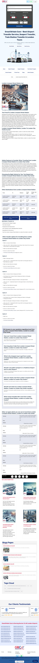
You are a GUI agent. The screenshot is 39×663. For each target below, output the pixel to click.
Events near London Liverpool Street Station (28, 218)
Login (35, 1)
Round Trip (26, 12)
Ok (16, 661)
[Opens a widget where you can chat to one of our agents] (35, 661)
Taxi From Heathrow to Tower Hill (9, 545)
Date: (9, 20)
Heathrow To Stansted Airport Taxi (31, 629)
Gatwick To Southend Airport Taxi (6, 641)
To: (9, 9)
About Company (31, 72)
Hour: (21, 20)
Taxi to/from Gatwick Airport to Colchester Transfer (12, 591)
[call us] (28, 2)
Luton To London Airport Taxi (5, 633)
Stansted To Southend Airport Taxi (31, 638)
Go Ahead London (31, 289)
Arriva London (30, 310)
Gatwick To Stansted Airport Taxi (6, 636)
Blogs (23, 72)
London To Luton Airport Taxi (18, 638)
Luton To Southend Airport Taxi (5, 629)
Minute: (24, 20)
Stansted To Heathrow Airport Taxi (31, 643)
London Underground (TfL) (21, 289)
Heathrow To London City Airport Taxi (31, 626)
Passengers (12, 15)
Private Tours (16, 72)
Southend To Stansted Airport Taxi (19, 629)
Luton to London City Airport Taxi (6, 631)
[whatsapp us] (31, 2)
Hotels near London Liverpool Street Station (11, 218)
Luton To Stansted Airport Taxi (5, 626)
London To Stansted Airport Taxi (18, 636)
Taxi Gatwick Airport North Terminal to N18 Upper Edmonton (8, 526)
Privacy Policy (21, 661)
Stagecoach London (18, 252)
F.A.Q (2, 652)
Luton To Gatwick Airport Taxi (5, 634)
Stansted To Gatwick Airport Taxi (31, 641)
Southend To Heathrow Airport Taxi (19, 633)
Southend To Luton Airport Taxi (18, 631)
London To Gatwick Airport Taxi (18, 641)
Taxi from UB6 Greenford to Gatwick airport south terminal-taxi (17, 585)
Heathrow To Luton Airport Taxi (30, 631)
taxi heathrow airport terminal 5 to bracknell (14, 588)
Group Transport (8, 72)
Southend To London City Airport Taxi (19, 634)
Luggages (24, 15)
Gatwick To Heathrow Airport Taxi (6, 638)
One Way (14, 12)
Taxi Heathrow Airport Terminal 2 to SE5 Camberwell (12, 554)
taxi (5, 585)
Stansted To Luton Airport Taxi (30, 636)
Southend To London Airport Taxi (18, 626)
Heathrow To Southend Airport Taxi (31, 633)
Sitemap (9, 652)
